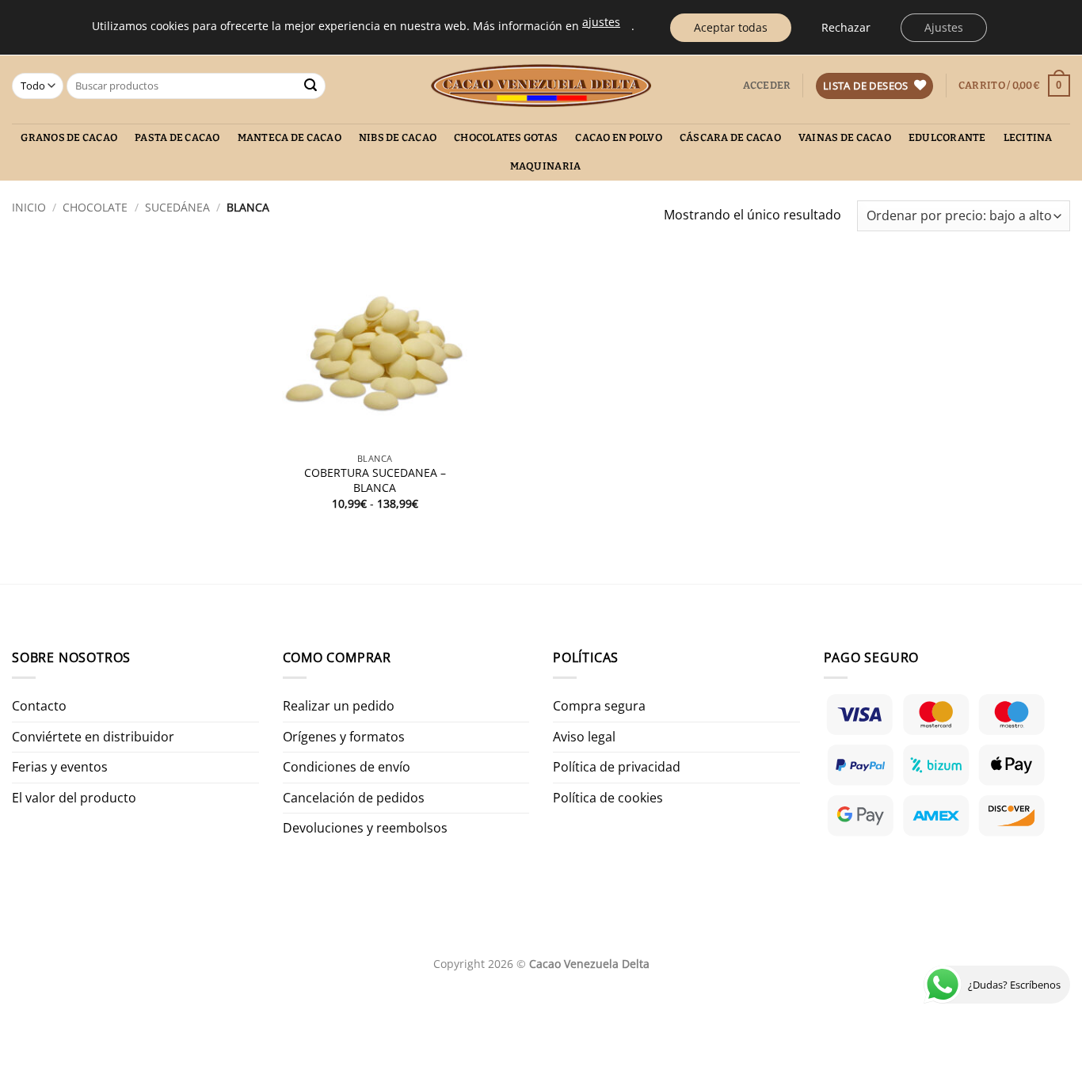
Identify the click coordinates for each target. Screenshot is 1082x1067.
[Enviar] (311, 86)
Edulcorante (947, 137)
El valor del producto (74, 797)
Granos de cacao (69, 137)
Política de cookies (608, 797)
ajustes (601, 21)
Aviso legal (584, 736)
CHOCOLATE (95, 207)
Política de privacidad (616, 766)
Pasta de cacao (177, 137)
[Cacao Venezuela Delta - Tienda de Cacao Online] (541, 85)
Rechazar (846, 27)
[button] (767, 85)
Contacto (39, 706)
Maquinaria (545, 166)
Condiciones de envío (346, 766)
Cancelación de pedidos (354, 797)
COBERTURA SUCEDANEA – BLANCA (375, 480)
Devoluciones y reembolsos (365, 827)
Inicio (29, 207)
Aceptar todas (731, 27)
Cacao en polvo (618, 137)
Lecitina (1028, 137)
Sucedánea (177, 207)
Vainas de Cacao (844, 137)
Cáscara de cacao (730, 137)
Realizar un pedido (338, 706)
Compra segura (599, 706)
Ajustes (943, 27)
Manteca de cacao (289, 137)
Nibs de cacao (397, 137)
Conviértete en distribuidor (93, 736)
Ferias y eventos (60, 766)
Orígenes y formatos (344, 736)
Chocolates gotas (506, 137)
